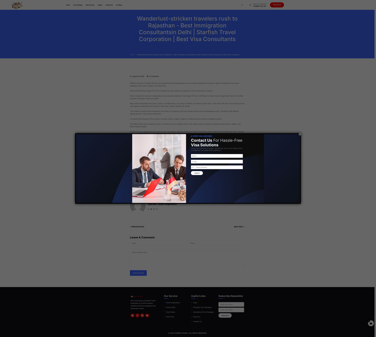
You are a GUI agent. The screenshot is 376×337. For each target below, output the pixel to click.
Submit (196, 173)
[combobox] (193, 167)
